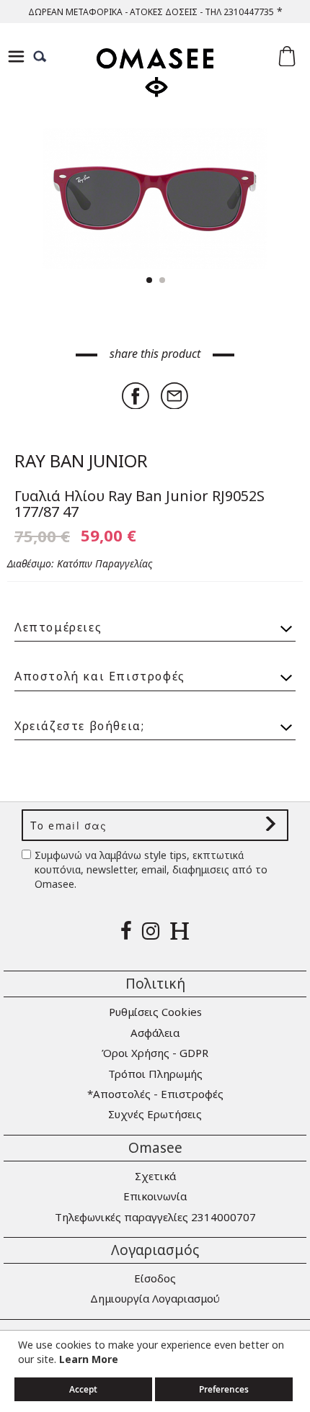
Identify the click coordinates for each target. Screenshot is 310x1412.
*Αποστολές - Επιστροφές (155, 1094)
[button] (267, 198)
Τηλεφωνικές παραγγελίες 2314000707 (155, 1217)
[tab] (155, 621)
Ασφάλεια (155, 1032)
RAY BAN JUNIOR (81, 460)
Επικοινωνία (155, 1196)
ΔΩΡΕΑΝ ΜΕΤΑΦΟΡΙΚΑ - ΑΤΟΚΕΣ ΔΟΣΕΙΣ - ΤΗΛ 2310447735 (151, 12)
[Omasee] (155, 85)
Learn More (88, 1359)
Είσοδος (155, 1278)
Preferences (224, 1389)
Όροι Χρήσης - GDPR (155, 1052)
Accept (83, 1389)
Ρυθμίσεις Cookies (155, 1011)
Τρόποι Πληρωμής (155, 1073)
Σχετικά (155, 1176)
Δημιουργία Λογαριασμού (155, 1298)
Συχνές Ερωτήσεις (155, 1114)
